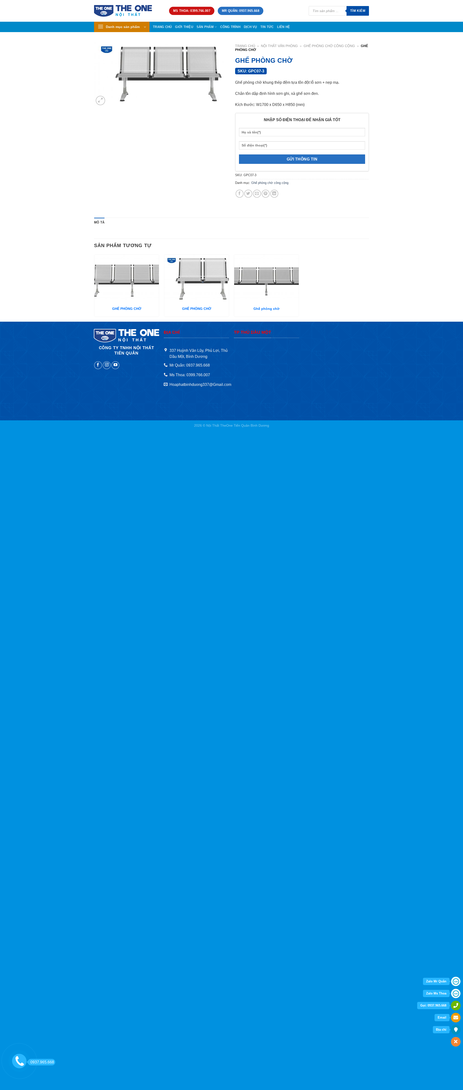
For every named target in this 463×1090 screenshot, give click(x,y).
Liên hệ (283, 27)
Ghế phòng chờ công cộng (329, 46)
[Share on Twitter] (248, 194)
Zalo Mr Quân (436, 981)
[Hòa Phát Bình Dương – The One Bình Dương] (128, 11)
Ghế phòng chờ (266, 309)
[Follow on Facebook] (98, 365)
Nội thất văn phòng (279, 46)
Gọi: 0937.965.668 (433, 1005)
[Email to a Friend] (257, 194)
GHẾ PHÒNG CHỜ (126, 309)
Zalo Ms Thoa (436, 993)
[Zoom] (100, 100)
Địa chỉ (441, 1029)
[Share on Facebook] (240, 194)
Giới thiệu (184, 27)
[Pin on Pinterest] (266, 194)
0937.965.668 (42, 1062)
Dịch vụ (250, 27)
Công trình (230, 27)
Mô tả (99, 222)
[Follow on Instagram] (107, 365)
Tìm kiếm (357, 11)
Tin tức (267, 27)
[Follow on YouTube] (115, 365)
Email (442, 1017)
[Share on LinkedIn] (274, 194)
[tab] (99, 222)
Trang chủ (162, 27)
